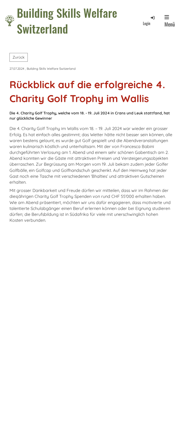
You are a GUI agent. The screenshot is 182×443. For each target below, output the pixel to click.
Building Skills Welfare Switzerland (67, 20)
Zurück (19, 57)
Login (146, 23)
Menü (169, 24)
